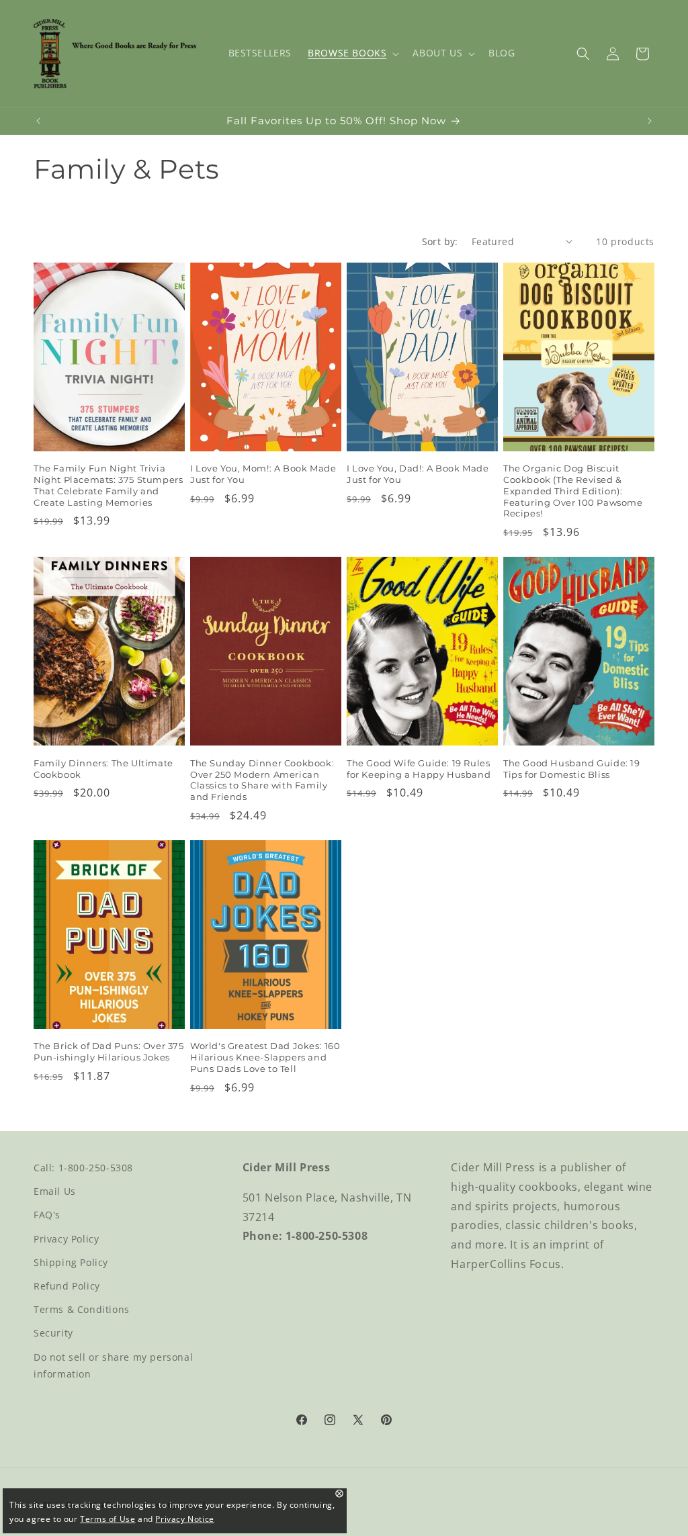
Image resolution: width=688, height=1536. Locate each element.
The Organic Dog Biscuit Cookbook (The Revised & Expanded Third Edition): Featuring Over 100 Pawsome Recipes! (573, 491)
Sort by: (440, 241)
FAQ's (47, 1214)
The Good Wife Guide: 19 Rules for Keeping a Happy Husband (418, 769)
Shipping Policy (71, 1262)
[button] (352, 53)
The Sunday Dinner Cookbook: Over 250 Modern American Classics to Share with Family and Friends (262, 780)
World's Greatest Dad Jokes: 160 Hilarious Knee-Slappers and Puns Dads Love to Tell (265, 1057)
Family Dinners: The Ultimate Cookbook (103, 769)
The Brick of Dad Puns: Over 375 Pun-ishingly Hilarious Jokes (109, 1051)
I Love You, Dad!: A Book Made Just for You (417, 474)
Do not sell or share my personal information (113, 1365)
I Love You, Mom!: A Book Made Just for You (263, 474)
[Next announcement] (649, 121)
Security (53, 1332)
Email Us (55, 1191)
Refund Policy (67, 1285)
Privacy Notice (184, 1519)
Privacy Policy (66, 1238)
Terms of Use (107, 1519)
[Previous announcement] (38, 121)
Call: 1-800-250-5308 (83, 1167)
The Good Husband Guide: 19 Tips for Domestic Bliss (571, 769)
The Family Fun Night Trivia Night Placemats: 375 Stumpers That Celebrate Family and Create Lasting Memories (108, 485)
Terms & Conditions (82, 1309)
